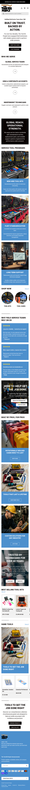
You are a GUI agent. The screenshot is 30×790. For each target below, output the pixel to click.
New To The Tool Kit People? (12, 401)
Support (9, 785)
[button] (24, 8)
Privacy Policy (4, 785)
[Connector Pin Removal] (22, 682)
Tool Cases (21, 306)
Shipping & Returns (21, 785)
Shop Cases (15, 458)
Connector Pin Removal (22, 689)
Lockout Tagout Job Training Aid (21, 610)
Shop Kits (20, 581)
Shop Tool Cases (15, 45)
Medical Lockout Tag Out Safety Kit (7, 610)
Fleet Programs (15, 49)
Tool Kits (7, 306)
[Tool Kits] (7, 298)
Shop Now (7, 405)
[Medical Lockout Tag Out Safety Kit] (8, 601)
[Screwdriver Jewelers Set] (8, 682)
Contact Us (14, 785)
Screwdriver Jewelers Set (7, 690)
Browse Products (15, 723)
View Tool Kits (15, 727)
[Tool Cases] (21, 298)
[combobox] (15, 13)
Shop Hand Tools (15, 500)
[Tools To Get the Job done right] (15, 645)
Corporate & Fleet (4, 786)
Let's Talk (15, 543)
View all (27, 288)
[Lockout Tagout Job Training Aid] (22, 601)
